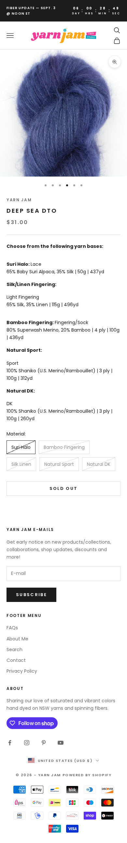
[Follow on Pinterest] (43, 742)
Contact (16, 660)
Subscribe (31, 595)
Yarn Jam (19, 200)
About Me (17, 639)
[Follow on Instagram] (26, 742)
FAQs (12, 627)
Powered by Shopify (87, 775)
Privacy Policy (22, 671)
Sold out (63, 488)
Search (14, 649)
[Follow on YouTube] (60, 742)
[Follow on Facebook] (10, 742)
